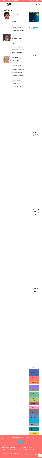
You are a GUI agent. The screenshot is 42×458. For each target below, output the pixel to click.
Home (3, 447)
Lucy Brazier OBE (17, 42)
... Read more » (21, 87)
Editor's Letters (34, 389)
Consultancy (4, 449)
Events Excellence (33, 394)
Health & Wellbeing (33, 399)
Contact (33, 449)
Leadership (33, 403)
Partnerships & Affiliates (28, 447)
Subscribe (21, 441)
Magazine (20, 447)
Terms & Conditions (13, 449)
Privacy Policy (28, 449)
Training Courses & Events (11, 447)
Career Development (33, 378)
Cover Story (33, 386)
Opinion (32, 407)
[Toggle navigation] (37, 4)
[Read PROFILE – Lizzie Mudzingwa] (7, 37)
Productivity (33, 421)
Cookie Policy (21, 449)
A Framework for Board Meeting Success (35, 290)
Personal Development (33, 411)
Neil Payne (15, 65)
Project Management (33, 429)
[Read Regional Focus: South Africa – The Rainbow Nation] (7, 59)
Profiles (13, 13)
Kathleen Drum (16, 20)
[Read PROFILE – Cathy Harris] (7, 15)
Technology (33, 433)
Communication (15, 57)
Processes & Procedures (33, 416)
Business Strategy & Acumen (33, 372)
